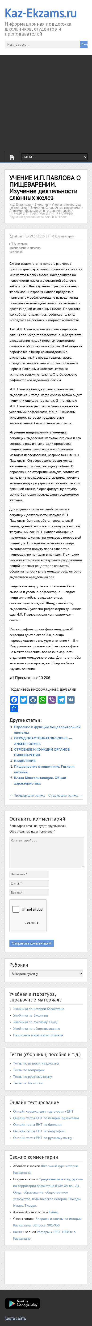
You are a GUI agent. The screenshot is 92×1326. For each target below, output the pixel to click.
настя (17, 1232)
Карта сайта (15, 1318)
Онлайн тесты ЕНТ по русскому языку (42, 1138)
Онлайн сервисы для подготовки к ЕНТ (43, 1111)
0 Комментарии (63, 236)
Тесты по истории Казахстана (36, 1063)
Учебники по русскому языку (35, 1022)
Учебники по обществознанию (36, 1028)
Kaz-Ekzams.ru (41, 12)
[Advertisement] (46, 103)
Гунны (53, 1212)
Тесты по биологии (27, 1083)
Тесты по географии (29, 1070)
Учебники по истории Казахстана (38, 1009)
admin (17, 236)
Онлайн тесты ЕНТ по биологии (38, 1124)
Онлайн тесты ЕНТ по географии (39, 1131)
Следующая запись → (65, 795)
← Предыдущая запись (27, 795)
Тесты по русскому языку (32, 1076)
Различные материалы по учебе (38, 1035)
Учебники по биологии (30, 1015)
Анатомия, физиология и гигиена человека (25, 248)
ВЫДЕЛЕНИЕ (25, 761)
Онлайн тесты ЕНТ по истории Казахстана (46, 1118)
